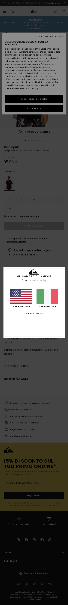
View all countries (34, 313)
